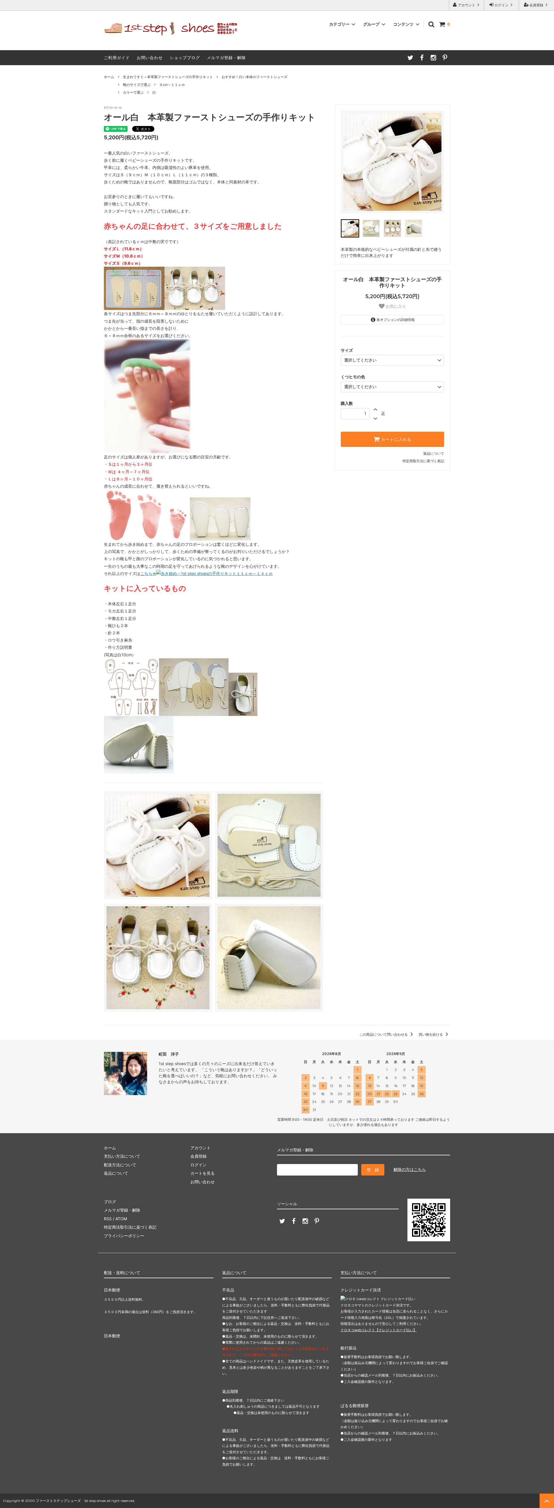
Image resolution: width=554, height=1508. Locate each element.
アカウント (466, 5)
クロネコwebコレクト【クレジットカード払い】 (378, 1330)
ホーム (109, 77)
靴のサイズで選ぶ (137, 84)
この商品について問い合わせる (384, 1034)
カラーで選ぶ (133, 92)
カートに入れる (395, 439)
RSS (108, 1218)
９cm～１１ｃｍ (172, 84)
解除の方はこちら (410, 1169)
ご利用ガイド (117, 57)
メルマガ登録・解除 (226, 57)
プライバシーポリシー (124, 1235)
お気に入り (395, 306)
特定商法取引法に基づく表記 (130, 1227)
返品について (433, 453)
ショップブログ (185, 57)
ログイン (501, 5)
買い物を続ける (431, 1034)
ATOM (121, 1218)
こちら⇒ (148, 573)
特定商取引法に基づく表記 (423, 461)
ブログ (110, 1201)
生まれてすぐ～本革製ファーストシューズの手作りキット (168, 77)
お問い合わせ (150, 57)
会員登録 (536, 5)
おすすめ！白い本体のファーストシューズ (254, 77)
